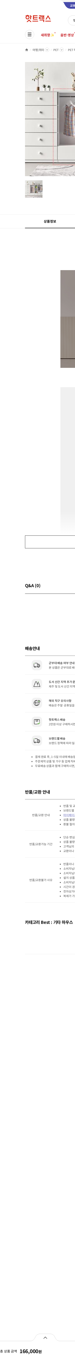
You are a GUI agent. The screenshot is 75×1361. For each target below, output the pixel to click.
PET (56, 50)
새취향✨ (47, 34)
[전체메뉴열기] (29, 34)
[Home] (26, 49)
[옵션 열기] (45, 1337)
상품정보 (50, 221)
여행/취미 (38, 50)
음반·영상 (67, 34)
